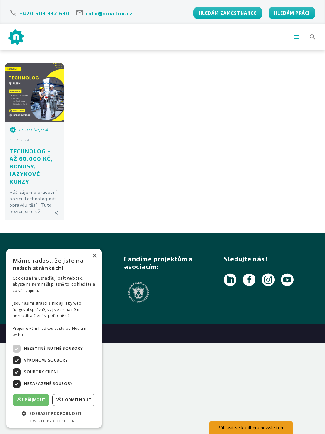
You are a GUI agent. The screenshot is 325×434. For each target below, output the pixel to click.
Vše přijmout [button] (31, 400)
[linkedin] (230, 280)
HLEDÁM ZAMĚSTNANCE (228, 13)
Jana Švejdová (36, 129)
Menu (296, 37)
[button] (313, 37)
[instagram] (268, 280)
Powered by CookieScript (53, 420)
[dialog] (54, 338)
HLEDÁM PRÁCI (292, 13)
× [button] (94, 256)
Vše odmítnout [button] (73, 400)
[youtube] (287, 280)
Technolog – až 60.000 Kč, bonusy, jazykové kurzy (31, 166)
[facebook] (249, 280)
